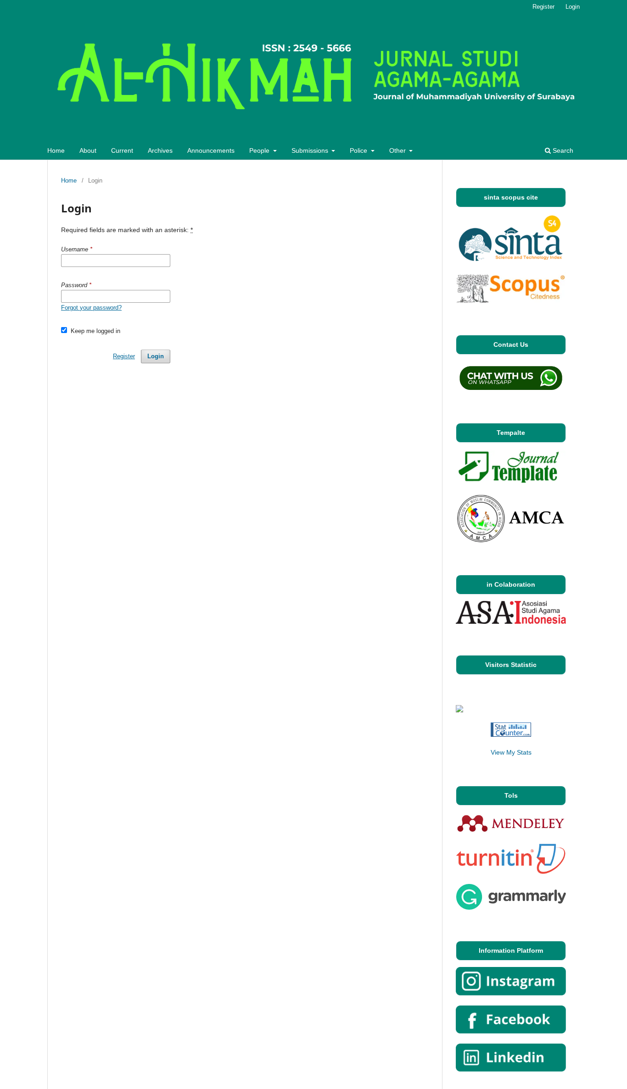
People (260, 150)
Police (359, 150)
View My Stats (511, 752)
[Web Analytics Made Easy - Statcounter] (511, 734)
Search (562, 150)
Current (122, 150)
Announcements (211, 150)
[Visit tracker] (459, 710)
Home (56, 150)
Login (572, 6)
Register (543, 6)
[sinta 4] (511, 259)
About (87, 150)
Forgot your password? (91, 307)
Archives (160, 150)
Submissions (310, 150)
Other (398, 150)
